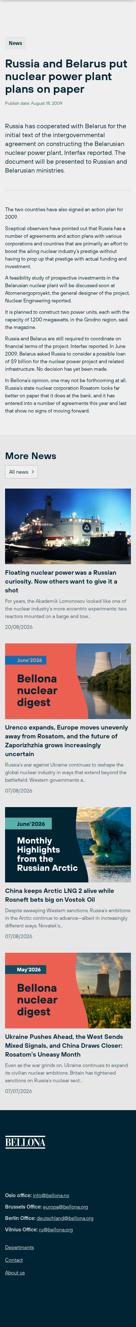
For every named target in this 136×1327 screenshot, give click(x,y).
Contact (14, 1260)
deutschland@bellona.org (65, 1218)
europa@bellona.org (65, 1207)
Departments (19, 1247)
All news (18, 472)
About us (15, 1272)
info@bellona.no (51, 1195)
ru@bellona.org (56, 1229)
